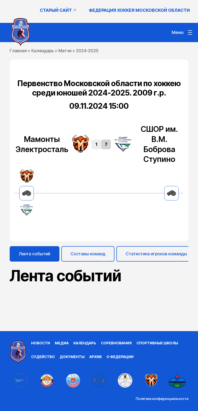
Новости (40, 343)
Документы (72, 356)
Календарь (42, 50)
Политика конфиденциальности (162, 399)
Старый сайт (56, 10)
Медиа (62, 343)
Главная (18, 50)
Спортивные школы (157, 343)
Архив (95, 356)
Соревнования (116, 343)
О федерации (120, 356)
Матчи (64, 50)
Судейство (43, 356)
